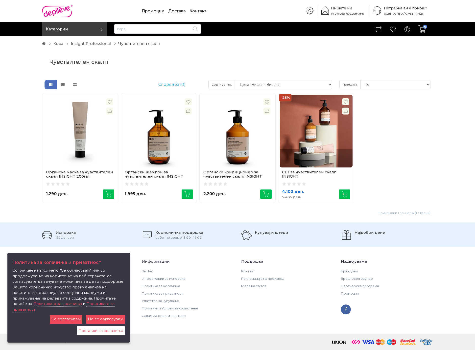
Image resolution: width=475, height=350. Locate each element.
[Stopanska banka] (356, 342)
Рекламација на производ (262, 278)
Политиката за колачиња (57, 303)
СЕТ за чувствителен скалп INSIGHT (309, 174)
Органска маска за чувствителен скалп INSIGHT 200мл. (79, 174)
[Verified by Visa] (426, 342)
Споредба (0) (172, 84)
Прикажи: (350, 84)
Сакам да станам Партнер (164, 316)
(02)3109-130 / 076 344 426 (404, 13)
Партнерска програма (360, 286)
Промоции (153, 11)
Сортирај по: (222, 84)
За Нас (147, 271)
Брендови (349, 271)
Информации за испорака (163, 278)
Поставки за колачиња (100, 330)
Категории (57, 29)
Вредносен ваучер (357, 278)
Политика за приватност (162, 293)
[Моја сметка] (407, 29)
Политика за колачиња (161, 286)
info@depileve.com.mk (347, 13)
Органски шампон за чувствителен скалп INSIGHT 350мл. (154, 176)
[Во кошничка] (108, 194)
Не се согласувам (105, 319)
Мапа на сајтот (253, 286)
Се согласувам (66, 319)
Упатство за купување (160, 301)
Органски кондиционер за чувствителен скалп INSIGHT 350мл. (232, 176)
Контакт (198, 11)
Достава (177, 11)
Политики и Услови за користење (170, 308)
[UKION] (339, 342)
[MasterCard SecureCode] (408, 342)
